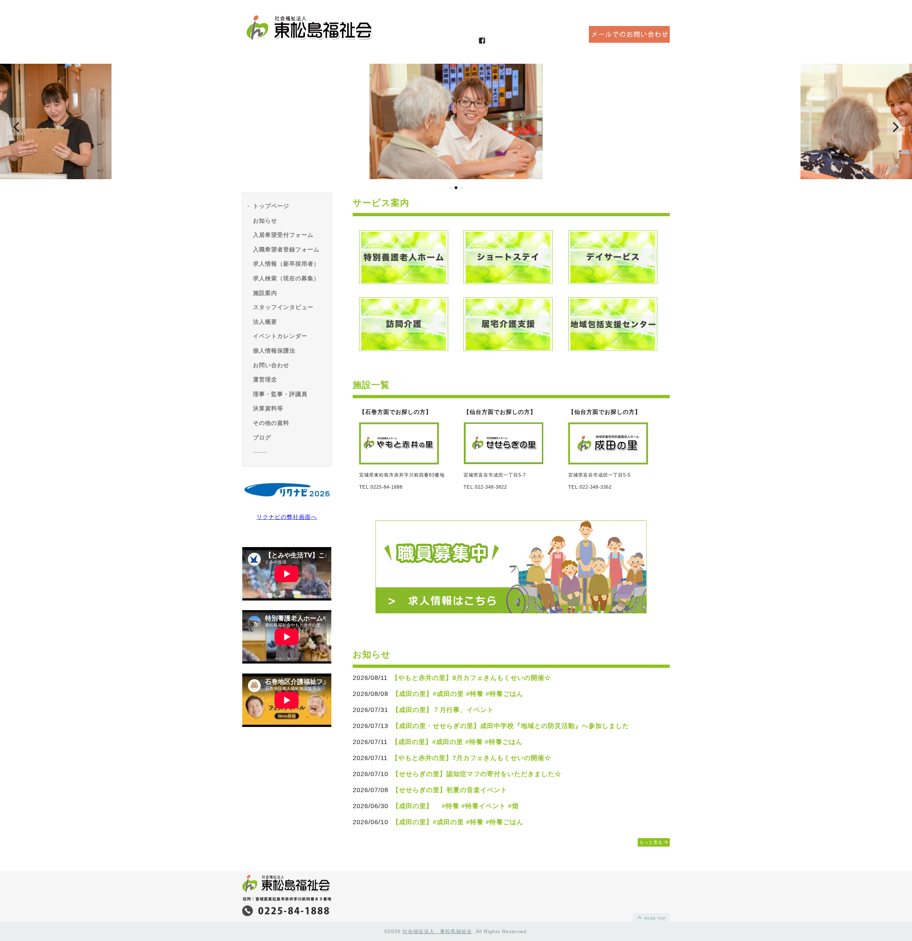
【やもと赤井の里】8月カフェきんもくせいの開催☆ (471, 677)
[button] (16, 126)
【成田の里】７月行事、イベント (443, 709)
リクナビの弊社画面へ (286, 517)
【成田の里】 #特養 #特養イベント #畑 (455, 806)
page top (654, 918)
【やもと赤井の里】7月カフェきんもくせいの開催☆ (471, 757)
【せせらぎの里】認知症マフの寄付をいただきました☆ (476, 774)
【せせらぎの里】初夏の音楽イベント (449, 790)
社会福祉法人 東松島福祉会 (437, 931)
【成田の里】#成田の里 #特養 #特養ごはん (457, 693)
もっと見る (651, 842)
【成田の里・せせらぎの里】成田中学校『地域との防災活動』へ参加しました (510, 725)
